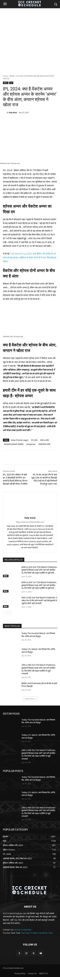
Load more (29, 698)
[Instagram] (26, 953)
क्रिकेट (12, 76)
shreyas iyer (31, 444)
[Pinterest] (28, 120)
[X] (22, 120)
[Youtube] (41, 953)
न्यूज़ (11, 83)
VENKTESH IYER (44, 444)
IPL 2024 (34, 440)
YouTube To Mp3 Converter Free (37, 932)
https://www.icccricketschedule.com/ (30, 522)
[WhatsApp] (35, 120)
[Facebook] (15, 120)
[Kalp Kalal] (5, 112)
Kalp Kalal (13, 112)
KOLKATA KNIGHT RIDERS (13, 444)
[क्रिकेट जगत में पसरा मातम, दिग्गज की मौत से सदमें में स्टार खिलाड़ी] (11, 688)
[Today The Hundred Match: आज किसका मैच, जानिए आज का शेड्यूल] (11, 637)
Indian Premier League (19, 440)
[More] (42, 120)
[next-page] (9, 612)
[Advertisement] (30, 40)
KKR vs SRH (44, 440)
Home (5, 76)
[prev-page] (5, 612)
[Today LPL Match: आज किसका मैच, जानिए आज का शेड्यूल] (11, 653)
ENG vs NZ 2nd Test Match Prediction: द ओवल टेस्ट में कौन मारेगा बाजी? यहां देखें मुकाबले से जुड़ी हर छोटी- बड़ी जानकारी (39, 600)
